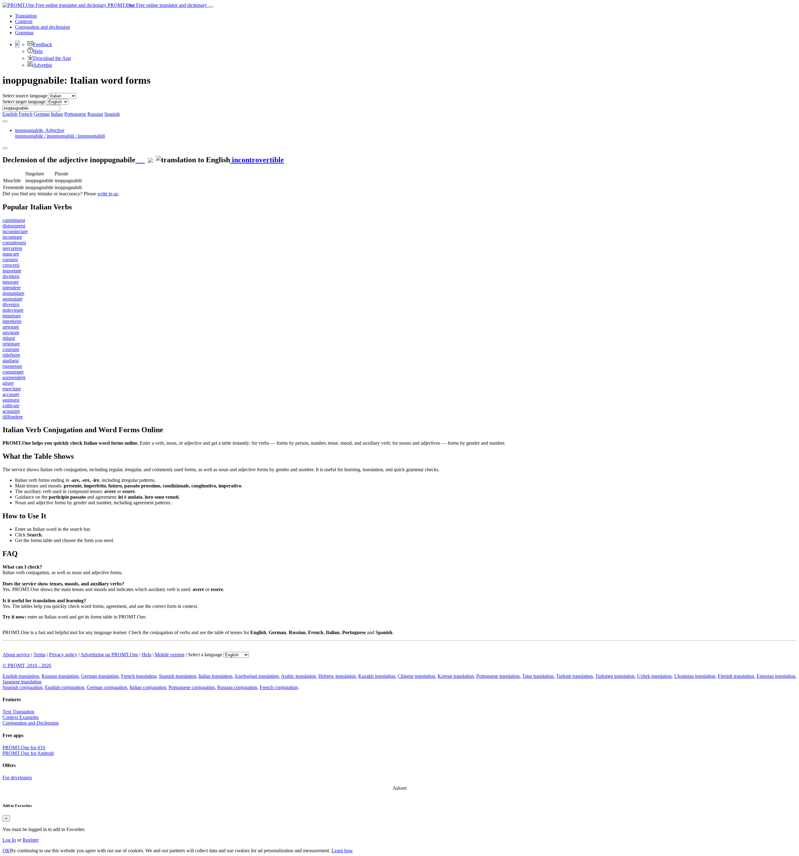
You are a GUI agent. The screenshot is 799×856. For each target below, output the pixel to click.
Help (38, 51)
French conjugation (279, 687)
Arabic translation (298, 676)
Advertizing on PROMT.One (109, 654)
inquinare (11, 315)
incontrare (12, 237)
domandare (13, 293)
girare (8, 383)
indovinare (12, 310)
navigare (10, 332)
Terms (39, 654)
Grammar (24, 32)
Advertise (42, 65)
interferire (12, 321)
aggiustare (12, 298)
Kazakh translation (376, 676)
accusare (10, 394)
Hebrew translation (337, 676)
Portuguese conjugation (192, 687)
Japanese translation (22, 681)
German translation (100, 676)
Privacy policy (63, 654)
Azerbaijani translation (256, 676)
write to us (107, 193)
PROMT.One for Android (28, 753)
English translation (20, 676)
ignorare (10, 282)
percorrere (12, 248)
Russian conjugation (237, 687)
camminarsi (13, 220)
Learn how (342, 850)
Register (30, 840)
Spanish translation (177, 676)
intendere (11, 287)
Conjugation (42, 27)
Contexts (23, 21)
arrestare (10, 327)
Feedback (42, 44)
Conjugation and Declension (30, 723)
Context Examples (20, 717)
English (9, 114)
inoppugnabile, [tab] (60, 133)
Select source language (24, 95)
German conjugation (107, 687)
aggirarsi (10, 400)
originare (11, 343)
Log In (9, 840)
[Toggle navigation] (210, 7)
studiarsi (10, 360)
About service (16, 654)
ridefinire (11, 355)
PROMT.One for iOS (23, 747)
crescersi (10, 265)
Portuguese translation (498, 676)
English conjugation (64, 687)
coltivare (10, 405)
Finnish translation (736, 676)
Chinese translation (416, 676)
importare (11, 270)
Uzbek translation (654, 676)
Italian (57, 114)
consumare (13, 371)
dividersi (10, 276)
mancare (10, 254)
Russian (95, 114)
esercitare (11, 388)
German (42, 114)
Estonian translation (776, 676)
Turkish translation (574, 676)
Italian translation (215, 676)
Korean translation (456, 676)
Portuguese (75, 114)
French (25, 114)
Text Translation (18, 711)
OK (6, 850)
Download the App (52, 58)
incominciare (15, 231)
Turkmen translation (615, 676)
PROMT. (156, 5)
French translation (138, 676)
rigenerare (12, 366)
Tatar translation (538, 676)
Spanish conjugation (22, 687)
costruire (10, 349)
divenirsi (10, 304)
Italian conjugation (148, 687)
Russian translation (60, 676)
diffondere (12, 416)
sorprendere (14, 377)
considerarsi (14, 242)
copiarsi (10, 259)
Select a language (205, 654)
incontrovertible (257, 160)
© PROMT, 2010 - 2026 (26, 665)
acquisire (11, 411)
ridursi (8, 338)
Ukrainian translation (694, 676)
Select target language (24, 101)
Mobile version (169, 654)
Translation (26, 15)
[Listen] (140, 160)
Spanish (112, 114)
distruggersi (13, 225)
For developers (17, 777)
